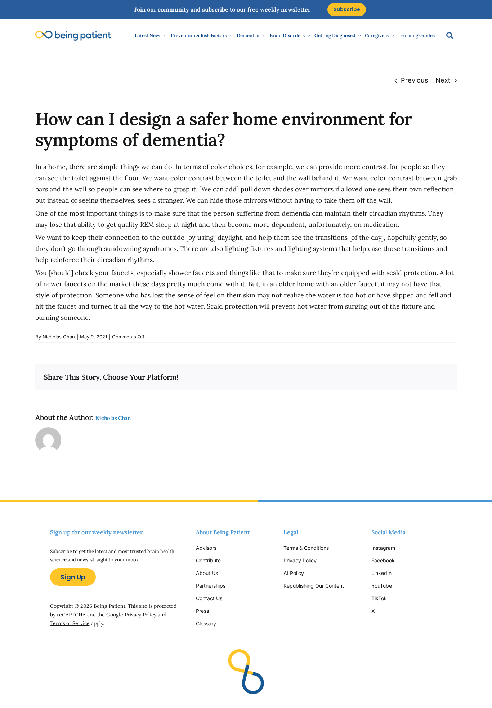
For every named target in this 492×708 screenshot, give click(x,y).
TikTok (379, 598)
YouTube (381, 586)
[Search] (446, 35)
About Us (207, 573)
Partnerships (210, 586)
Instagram (384, 548)
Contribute (208, 560)
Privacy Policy (140, 614)
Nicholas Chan (59, 337)
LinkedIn (381, 573)
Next (442, 80)
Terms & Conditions (306, 548)
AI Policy (293, 573)
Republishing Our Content (313, 586)
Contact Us (209, 598)
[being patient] (73, 33)
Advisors (206, 548)
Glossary (206, 623)
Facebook (383, 560)
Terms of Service (70, 623)
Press (202, 611)
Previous (414, 80)
